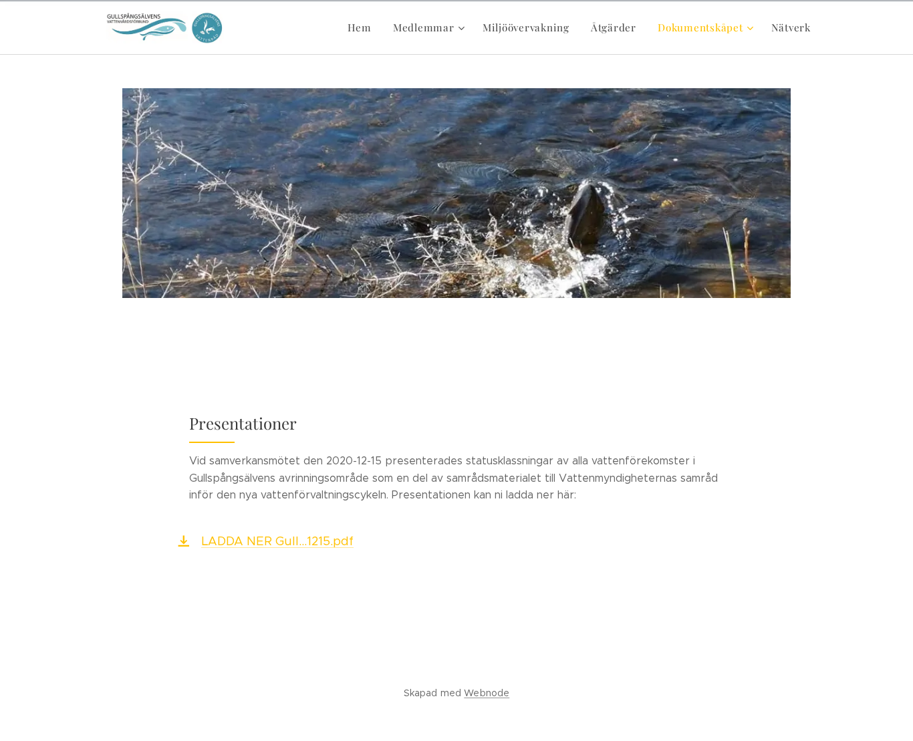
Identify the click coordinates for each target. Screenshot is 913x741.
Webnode (486, 693)
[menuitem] (363, 27)
